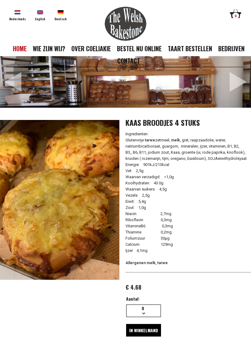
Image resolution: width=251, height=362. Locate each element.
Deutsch (60, 19)
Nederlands (17, 19)
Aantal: (133, 298)
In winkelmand (143, 330)
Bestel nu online (139, 48)
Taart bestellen (190, 48)
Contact (128, 60)
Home (20, 48)
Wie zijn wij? (49, 48)
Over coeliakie (91, 48)
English (40, 19)
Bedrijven (231, 48)
